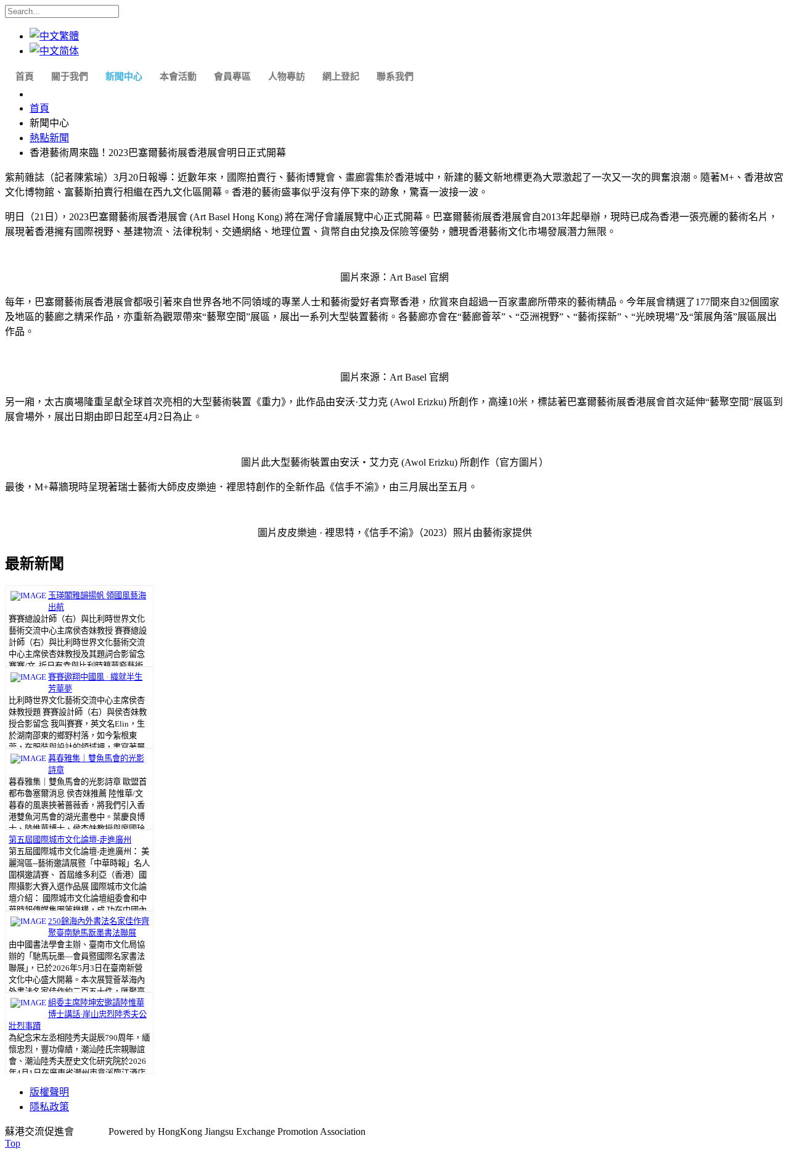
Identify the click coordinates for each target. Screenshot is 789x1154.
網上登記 (340, 76)
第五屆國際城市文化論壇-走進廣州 (70, 839)
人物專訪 (286, 76)
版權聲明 (49, 1092)
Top (12, 1143)
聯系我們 (395, 76)
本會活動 (178, 76)
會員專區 (232, 76)
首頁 (24, 76)
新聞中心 (123, 76)
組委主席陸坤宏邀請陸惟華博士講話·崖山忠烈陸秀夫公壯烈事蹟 (78, 1014)
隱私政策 (49, 1107)
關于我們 (69, 76)
